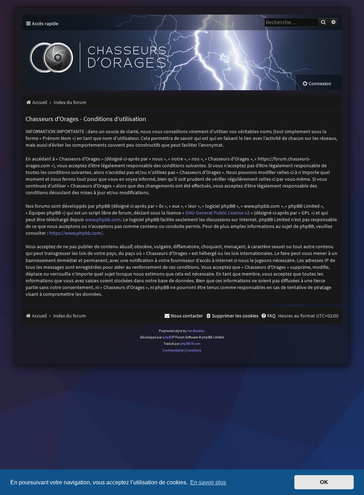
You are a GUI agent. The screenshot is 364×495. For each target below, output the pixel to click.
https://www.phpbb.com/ (76, 233)
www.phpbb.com (103, 219)
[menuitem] (316, 83)
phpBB (168, 337)
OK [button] (324, 482)
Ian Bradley (196, 330)
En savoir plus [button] (208, 482)
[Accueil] (153, 52)
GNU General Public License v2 (217, 213)
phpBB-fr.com (190, 343)
